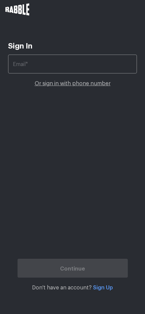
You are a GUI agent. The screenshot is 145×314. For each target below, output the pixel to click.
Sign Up (103, 287)
